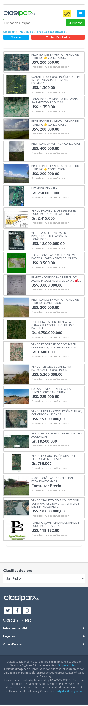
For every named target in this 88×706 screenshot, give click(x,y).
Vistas (15, 37)
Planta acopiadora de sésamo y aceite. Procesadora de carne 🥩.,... (56, 278)
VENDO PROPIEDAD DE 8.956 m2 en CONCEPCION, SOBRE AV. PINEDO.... (53, 212)
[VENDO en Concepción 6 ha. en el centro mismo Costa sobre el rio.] (16, 463)
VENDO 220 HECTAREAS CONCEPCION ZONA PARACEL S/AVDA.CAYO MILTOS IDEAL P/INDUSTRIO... (55, 503)
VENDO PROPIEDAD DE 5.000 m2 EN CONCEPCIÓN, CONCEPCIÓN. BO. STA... (55, 345)
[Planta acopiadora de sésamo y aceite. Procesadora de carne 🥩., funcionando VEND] (16, 285)
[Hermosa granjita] (16, 196)
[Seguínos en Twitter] (7, 610)
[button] (67, 13)
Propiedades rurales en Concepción (50, 67)
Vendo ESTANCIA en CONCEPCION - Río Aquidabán (56, 434)
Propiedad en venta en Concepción (56, 143)
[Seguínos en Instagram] (26, 610)
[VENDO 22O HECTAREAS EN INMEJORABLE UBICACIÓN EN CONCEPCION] (16, 240)
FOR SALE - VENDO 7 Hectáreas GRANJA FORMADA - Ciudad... (51, 390)
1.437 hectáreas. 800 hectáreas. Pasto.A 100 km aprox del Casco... (55, 256)
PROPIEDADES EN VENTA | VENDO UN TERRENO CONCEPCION (55, 301)
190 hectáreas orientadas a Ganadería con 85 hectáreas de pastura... (53, 325)
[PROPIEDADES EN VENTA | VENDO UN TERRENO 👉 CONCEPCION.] (16, 62)
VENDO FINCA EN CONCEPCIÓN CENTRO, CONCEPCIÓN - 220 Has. (56, 412)
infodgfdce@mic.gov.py (67, 691)
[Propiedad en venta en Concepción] (16, 151)
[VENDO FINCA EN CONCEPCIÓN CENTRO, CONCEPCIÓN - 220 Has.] (16, 418)
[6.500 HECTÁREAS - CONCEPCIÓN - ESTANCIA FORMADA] (16, 485)
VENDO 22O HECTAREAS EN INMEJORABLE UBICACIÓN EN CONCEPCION (49, 235)
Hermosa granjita (44, 188)
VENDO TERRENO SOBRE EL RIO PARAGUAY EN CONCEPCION (51, 368)
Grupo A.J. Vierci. (68, 665)
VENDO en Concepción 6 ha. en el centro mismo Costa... (54, 457)
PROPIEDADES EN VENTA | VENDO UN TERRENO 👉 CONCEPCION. (55, 56)
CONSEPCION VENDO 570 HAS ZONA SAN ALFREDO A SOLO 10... (54, 100)
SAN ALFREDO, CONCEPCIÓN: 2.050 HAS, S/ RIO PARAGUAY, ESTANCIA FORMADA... (56, 79)
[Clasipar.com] (19, 14)
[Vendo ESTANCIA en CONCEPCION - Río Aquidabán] (16, 441)
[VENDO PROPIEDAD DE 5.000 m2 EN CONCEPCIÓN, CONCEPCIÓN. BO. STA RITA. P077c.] (16, 352)
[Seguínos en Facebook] (17, 610)
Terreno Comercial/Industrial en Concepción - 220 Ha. (55, 524)
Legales (9, 636)
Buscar (76, 23)
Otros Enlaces (13, 644)
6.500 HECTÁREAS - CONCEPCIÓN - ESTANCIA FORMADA (52, 479)
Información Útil (15, 628)
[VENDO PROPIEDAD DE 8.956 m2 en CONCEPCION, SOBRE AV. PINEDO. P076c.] (16, 218)
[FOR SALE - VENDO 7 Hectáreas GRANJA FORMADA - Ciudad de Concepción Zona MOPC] (16, 396)
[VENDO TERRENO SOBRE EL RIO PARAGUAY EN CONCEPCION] (16, 374)
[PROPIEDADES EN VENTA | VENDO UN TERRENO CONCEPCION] (16, 307)
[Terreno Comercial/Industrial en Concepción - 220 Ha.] (16, 530)
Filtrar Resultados (59, 37)
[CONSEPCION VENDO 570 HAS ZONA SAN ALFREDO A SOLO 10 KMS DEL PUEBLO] (16, 106)
